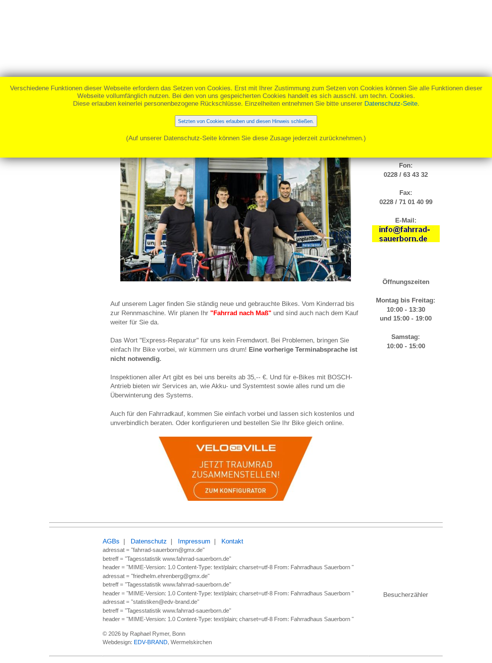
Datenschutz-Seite (390, 103)
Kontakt (232, 541)
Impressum (194, 541)
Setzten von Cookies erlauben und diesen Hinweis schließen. (246, 121)
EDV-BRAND (151, 642)
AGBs (111, 541)
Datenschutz (149, 541)
